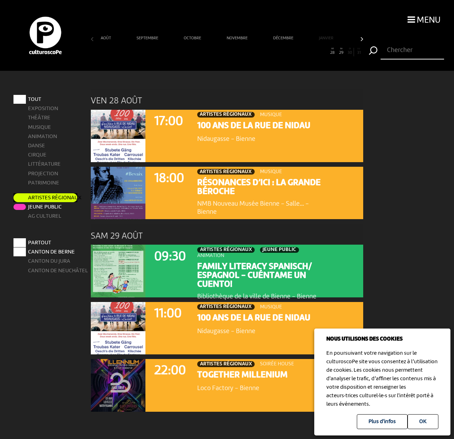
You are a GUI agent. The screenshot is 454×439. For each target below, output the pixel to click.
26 (315, 51)
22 (280, 51)
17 (236, 51)
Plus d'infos (382, 421)
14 (209, 51)
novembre (238, 38)
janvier (326, 38)
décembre (283, 38)
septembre (148, 38)
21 (271, 51)
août (106, 38)
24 (297, 51)
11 (183, 51)
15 (218, 51)
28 (332, 51)
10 (174, 51)
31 (359, 51)
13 (201, 51)
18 (245, 51)
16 (227, 51)
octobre (193, 38)
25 (306, 51)
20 (262, 51)
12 (192, 51)
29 (341, 51)
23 (288, 51)
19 (253, 51)
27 (324, 51)
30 (350, 51)
